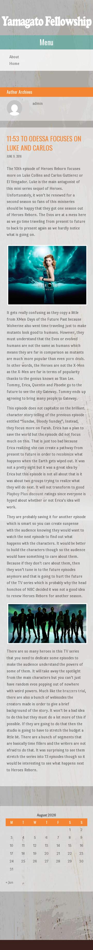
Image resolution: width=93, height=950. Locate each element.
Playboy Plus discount (25, 494)
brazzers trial (74, 691)
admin (38, 103)
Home (14, 63)
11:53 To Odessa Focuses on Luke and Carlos (44, 143)
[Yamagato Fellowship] (46, 25)
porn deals (75, 358)
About (14, 57)
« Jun (9, 882)
